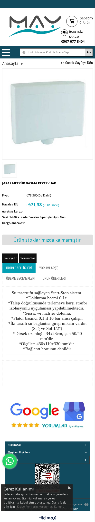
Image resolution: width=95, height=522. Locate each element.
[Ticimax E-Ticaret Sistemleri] (47, 518)
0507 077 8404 (73, 41)
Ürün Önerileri (54, 278)
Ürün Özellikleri (19, 268)
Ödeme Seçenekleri (20, 278)
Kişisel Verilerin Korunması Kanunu (40, 507)
